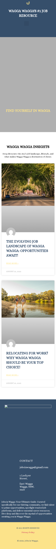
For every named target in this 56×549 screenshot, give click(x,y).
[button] (26, 23)
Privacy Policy (28, 532)
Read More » (12, 263)
